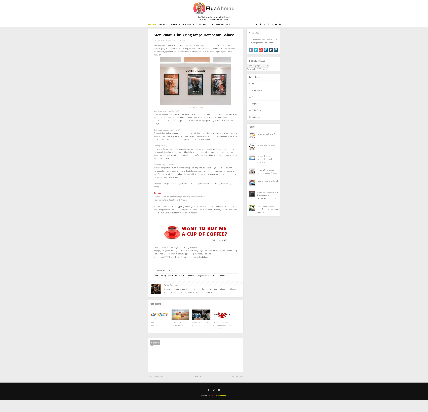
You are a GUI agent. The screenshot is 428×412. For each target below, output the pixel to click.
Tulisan (174, 24)
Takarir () (161, 146)
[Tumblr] (271, 50)
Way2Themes (221, 395)
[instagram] (264, 24)
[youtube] (280, 24)
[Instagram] (276, 50)
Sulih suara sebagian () (167, 130)
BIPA (254, 84)
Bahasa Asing (257, 90)
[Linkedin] (266, 50)
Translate (264, 69)
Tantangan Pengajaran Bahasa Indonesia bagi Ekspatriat (222, 325)
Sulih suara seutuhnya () (166, 111)
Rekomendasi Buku (221, 24)
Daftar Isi (163, 24)
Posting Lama (237, 376)
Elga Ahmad (174, 285)
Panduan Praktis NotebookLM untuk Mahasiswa (264, 159)
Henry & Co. (199, 107)
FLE (253, 97)
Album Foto (188, 24)
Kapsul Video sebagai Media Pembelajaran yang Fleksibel (267, 209)
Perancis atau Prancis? (266, 134)
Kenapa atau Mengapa (266, 145)
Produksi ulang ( (163, 165)
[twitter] (256, 24)
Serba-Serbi (256, 110)
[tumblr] (268, 24)
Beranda (152, 24)
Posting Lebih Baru (155, 376)
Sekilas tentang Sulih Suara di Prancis (171, 200)
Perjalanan (256, 104)
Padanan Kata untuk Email (267, 181)
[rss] (272, 24)
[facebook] (260, 24)
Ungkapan (256, 117)
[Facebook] (251, 50)
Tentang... (203, 24)
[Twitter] (256, 50)
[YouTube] (261, 50)
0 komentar (181, 40)
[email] (276, 24)
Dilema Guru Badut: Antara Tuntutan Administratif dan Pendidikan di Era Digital (267, 195)
